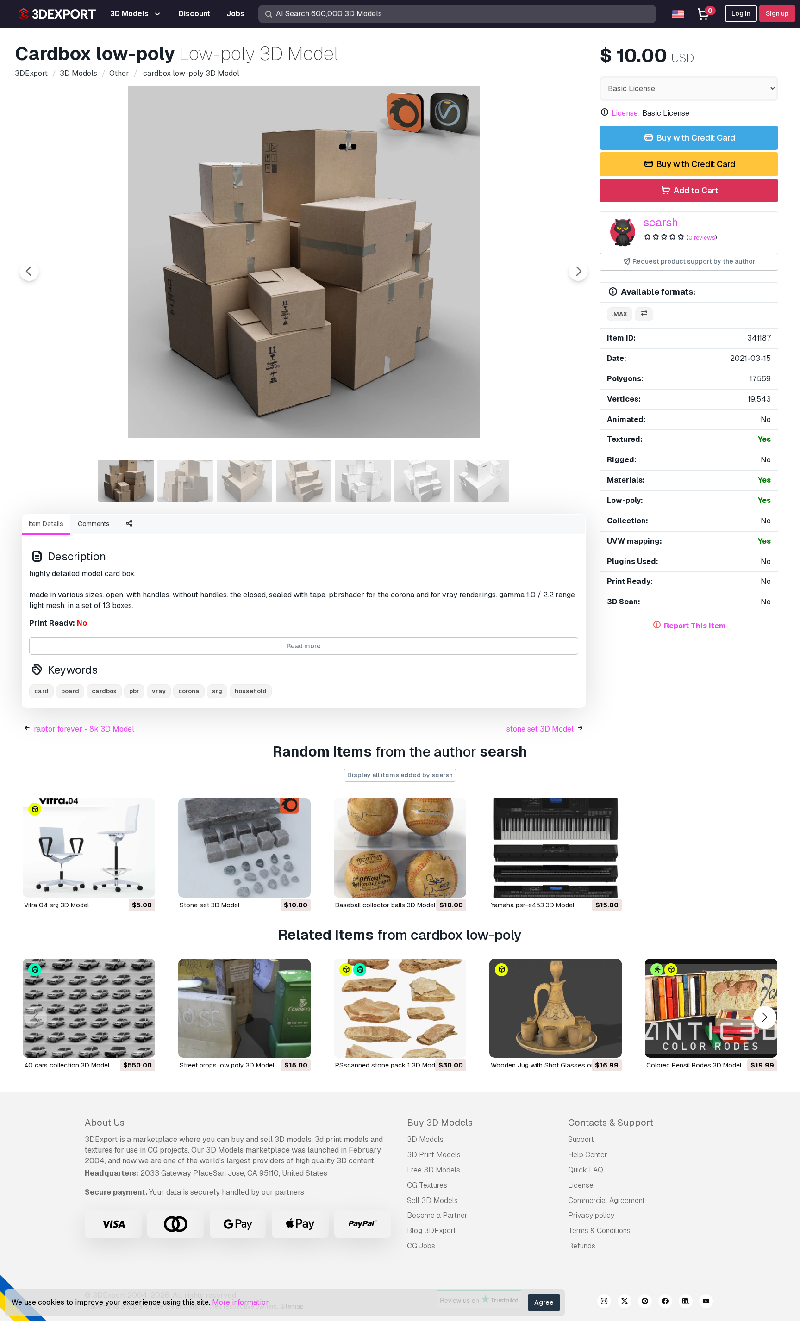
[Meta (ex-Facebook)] (665, 1302)
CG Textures (427, 1185)
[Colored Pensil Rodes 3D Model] (711, 1008)
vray (159, 691)
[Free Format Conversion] (644, 314)
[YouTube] (706, 1302)
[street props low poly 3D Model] (244, 1008)
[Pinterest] (645, 1302)
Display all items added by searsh (400, 775)
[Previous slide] (29, 271)
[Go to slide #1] (126, 481)
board (70, 691)
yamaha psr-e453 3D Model (532, 905)
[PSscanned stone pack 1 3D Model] (400, 1008)
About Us (105, 1122)
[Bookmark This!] (141, 885)
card (41, 691)
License (581, 1185)
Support (581, 1139)
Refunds (581, 1246)
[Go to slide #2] (185, 481)
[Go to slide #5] (363, 481)
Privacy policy (591, 1215)
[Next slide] (578, 271)
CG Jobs (421, 1246)
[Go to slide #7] (481, 481)
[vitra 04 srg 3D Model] (89, 848)
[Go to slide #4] (303, 481)
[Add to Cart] (122, 885)
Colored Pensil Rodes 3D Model (693, 1065)
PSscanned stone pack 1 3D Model (387, 1065)
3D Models (425, 1139)
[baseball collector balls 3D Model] (400, 848)
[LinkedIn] (685, 1302)
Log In (740, 13)
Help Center (587, 1155)
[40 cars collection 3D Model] (89, 1008)
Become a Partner (437, 1215)
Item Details (46, 524)
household (251, 691)
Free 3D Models (433, 1170)
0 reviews (701, 238)
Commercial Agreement (606, 1200)
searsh (660, 222)
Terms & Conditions (599, 1230)
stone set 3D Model (540, 729)
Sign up (777, 13)
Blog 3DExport (431, 1230)
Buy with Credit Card (694, 137)
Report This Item (695, 626)
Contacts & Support (610, 1122)
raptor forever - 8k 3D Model (84, 729)
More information (241, 1302)
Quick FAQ (585, 1170)
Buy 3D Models (440, 1122)
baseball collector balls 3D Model (385, 905)
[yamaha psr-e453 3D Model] (555, 848)
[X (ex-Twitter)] (624, 1302)
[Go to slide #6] (422, 481)
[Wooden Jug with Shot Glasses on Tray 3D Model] (555, 1008)
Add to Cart (695, 190)
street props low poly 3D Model (227, 1065)
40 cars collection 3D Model (66, 1065)
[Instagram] (604, 1302)
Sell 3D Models (432, 1200)
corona (189, 691)
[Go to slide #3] (244, 481)
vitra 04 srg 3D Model (56, 905)
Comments (94, 524)
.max (619, 314)
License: (626, 113)
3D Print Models (434, 1155)
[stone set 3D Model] (244, 848)
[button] (764, 1017)
